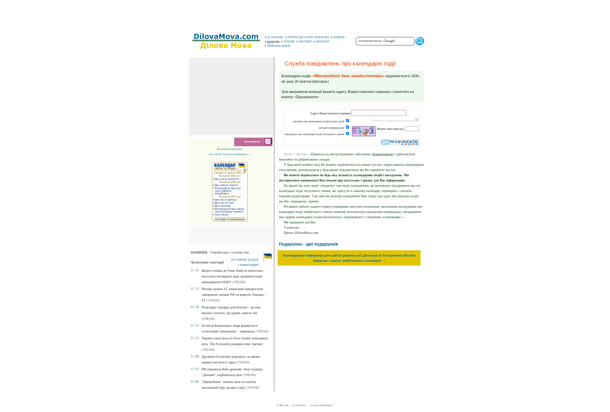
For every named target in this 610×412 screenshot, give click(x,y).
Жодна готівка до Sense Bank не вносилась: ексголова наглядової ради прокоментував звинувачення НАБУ (233, 276)
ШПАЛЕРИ (322, 41)
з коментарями (248, 264)
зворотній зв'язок (322, 405)
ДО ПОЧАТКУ (275, 37)
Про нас (284, 405)
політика (300, 405)
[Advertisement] (305, 14)
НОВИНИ (339, 37)
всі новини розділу (245, 259)
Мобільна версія (278, 45)
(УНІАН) (238, 282)
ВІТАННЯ (289, 41)
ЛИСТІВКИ (305, 41)
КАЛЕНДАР (273, 41)
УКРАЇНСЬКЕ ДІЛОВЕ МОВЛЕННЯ (308, 37)
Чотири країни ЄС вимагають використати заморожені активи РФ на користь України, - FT (234, 294)
